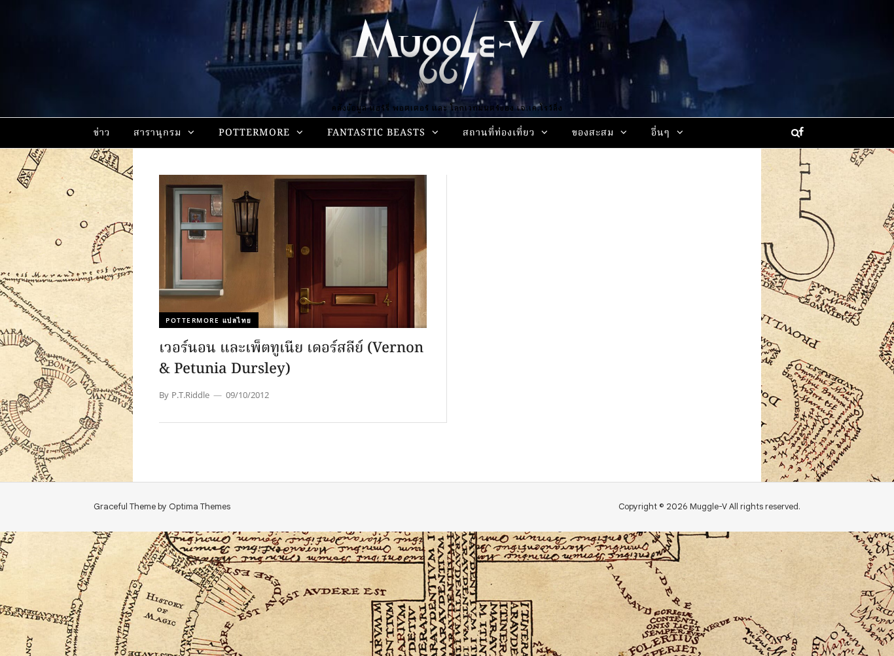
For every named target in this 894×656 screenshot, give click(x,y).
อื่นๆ (660, 133)
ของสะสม (593, 133)
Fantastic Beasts (376, 133)
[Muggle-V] (447, 52)
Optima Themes (199, 506)
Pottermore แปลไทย (209, 320)
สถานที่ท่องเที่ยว (499, 133)
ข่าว (102, 133)
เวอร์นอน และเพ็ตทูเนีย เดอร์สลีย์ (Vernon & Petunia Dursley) (291, 359)
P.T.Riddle (190, 395)
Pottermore (254, 133)
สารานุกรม (157, 133)
